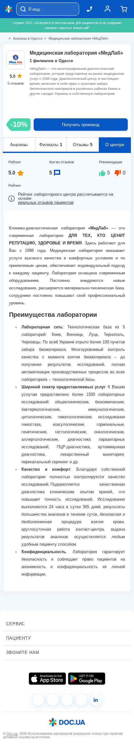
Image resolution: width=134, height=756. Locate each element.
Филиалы (50, 144)
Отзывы (83, 144)
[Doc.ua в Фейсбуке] (38, 699)
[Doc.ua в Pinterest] (95, 699)
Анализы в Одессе (25, 38)
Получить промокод (80, 124)
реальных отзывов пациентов (46, 202)
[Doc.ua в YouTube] (81, 699)
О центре (114, 144)
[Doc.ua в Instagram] (52, 699)
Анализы (19, 144)
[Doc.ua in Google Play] (86, 678)
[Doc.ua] (8, 9)
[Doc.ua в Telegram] (67, 699)
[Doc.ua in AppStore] (47, 678)
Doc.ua (12, 733)
